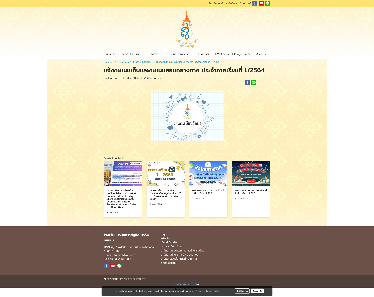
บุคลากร (154, 54)
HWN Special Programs (232, 54)
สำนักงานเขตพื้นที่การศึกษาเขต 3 (179, 259)
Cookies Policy (212, 291)
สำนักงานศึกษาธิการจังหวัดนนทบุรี (179, 255)
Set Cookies (242, 291)
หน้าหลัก (111, 54)
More (260, 54)
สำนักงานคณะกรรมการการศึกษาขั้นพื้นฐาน (184, 250)
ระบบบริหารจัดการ (179, 54)
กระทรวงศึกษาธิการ (171, 246)
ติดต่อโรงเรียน (168, 263)
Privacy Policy (195, 291)
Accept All (257, 291)
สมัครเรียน (204, 54)
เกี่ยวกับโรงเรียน (131, 54)
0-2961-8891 (123, 259)
